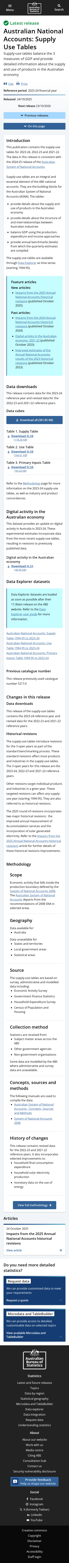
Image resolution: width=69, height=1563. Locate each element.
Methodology (32, 483)
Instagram (36, 1504)
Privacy (34, 1546)
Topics (34, 1388)
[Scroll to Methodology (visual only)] (34, 865)
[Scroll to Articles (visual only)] (21, 1219)
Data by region (34, 1393)
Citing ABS (34, 1455)
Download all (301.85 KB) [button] (36, 420)
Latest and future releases (34, 1383)
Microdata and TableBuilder (34, 1404)
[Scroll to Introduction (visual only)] (33, 141)
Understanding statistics (34, 1425)
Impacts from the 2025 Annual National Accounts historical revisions (35, 297)
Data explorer (34, 1409)
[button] (10, 8)
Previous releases (36, 115)
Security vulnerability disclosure (34, 1471)
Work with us (34, 1445)
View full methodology (33, 1205)
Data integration (34, 1414)
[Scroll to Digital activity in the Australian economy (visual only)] (48, 517)
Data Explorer (27, 263)
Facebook (36, 1499)
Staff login (34, 1557)
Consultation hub (34, 1461)
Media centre (34, 1450)
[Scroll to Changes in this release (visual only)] (54, 697)
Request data (34, 1420)
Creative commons (34, 1530)
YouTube (36, 1520)
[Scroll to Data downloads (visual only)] (40, 387)
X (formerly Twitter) (36, 1509)
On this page (36, 126)
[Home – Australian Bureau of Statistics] (34, 1359)
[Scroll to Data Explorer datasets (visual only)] (53, 582)
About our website (34, 1440)
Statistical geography (34, 1399)
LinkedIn (36, 1515)
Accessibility (35, 1551)
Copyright (34, 1536)
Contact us (34, 1466)
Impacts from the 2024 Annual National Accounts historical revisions (35, 322)
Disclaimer (34, 1541)
